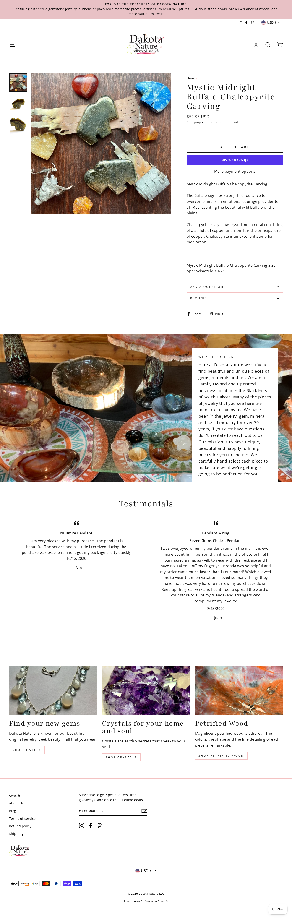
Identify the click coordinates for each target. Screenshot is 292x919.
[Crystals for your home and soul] (146, 690)
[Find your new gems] (53, 690)
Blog (12, 811)
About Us (16, 803)
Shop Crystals (121, 757)
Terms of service (22, 818)
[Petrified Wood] (239, 690)
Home (191, 78)
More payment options (235, 171)
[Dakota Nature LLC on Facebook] (90, 825)
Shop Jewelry (27, 750)
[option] (146, 9)
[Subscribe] (144, 811)
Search (14, 796)
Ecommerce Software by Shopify (146, 901)
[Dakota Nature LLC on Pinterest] (99, 825)
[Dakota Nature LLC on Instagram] (81, 825)
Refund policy (20, 826)
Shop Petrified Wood (221, 756)
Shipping (194, 122)
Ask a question (207, 287)
